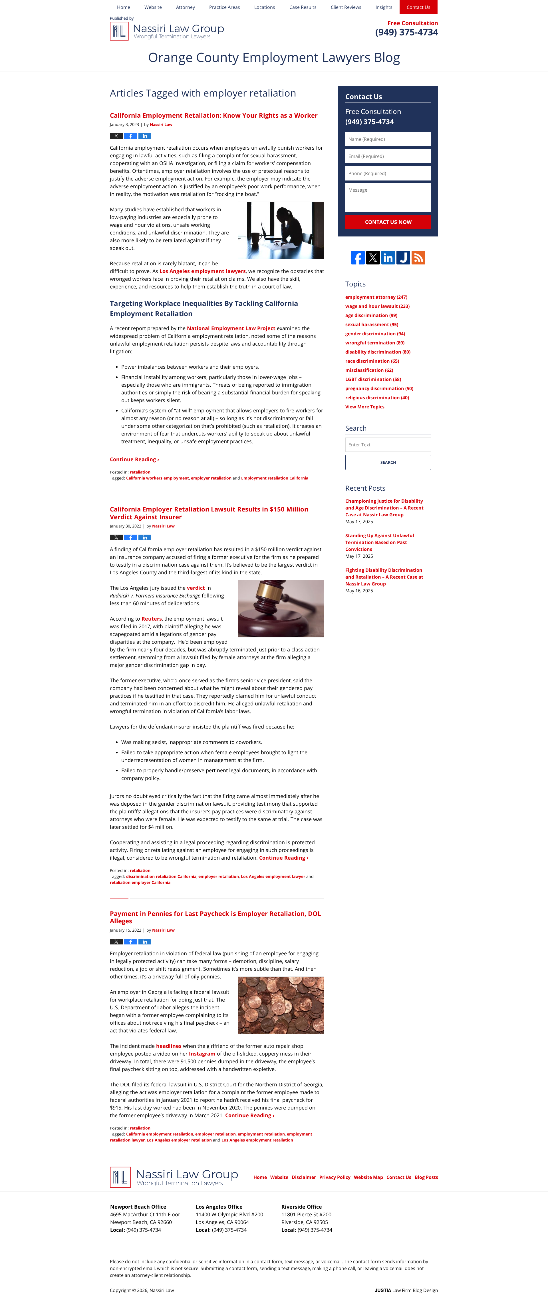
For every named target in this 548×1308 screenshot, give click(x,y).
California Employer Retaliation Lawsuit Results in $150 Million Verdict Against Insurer (209, 513)
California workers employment (157, 478)
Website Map (368, 1177)
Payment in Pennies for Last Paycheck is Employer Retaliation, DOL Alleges (215, 917)
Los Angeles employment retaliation (257, 1140)
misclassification (369, 370)
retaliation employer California (140, 882)
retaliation (140, 472)
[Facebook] (358, 257)
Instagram (202, 1053)
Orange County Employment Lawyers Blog (167, 29)
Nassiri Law (162, 1290)
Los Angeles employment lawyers (203, 271)
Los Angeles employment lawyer (273, 876)
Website (153, 7)
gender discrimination (375, 333)
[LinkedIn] (388, 257)
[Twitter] (373, 257)
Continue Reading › (134, 459)
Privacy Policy (334, 1177)
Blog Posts (426, 1177)
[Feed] (418, 257)
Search (388, 462)
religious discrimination (377, 397)
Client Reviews (346, 7)
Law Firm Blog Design (406, 1290)
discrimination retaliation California (161, 876)
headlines (169, 1045)
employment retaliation (261, 1134)
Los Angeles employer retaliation (179, 1140)
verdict (196, 587)
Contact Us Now (388, 221)
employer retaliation (211, 478)
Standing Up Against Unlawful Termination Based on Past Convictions (379, 542)
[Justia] (403, 257)
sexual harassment (371, 324)
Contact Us (418, 7)
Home (123, 7)
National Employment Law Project (231, 328)
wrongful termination (374, 343)
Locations (264, 7)
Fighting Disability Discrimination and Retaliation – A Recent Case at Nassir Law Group (384, 577)
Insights (384, 7)
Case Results (303, 7)
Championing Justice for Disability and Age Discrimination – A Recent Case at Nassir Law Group (384, 508)
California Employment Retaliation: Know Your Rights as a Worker (214, 115)
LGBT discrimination (373, 379)
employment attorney (376, 297)
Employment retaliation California (274, 478)
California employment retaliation (159, 1134)
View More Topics (364, 407)
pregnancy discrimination (379, 388)
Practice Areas (224, 7)
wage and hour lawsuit (377, 306)
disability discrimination (377, 352)
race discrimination (372, 361)
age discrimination (371, 315)
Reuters (152, 618)
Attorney (185, 7)
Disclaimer (304, 1177)
